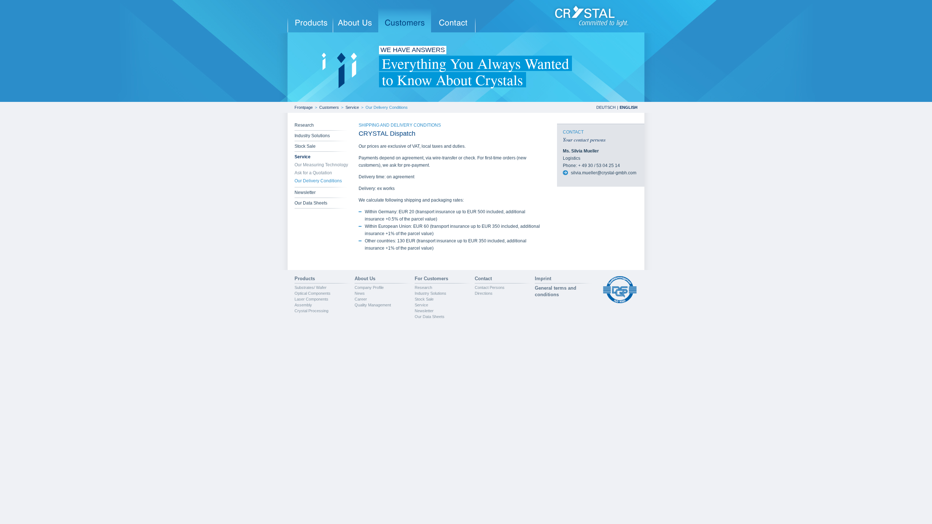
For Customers (431, 278)
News (360, 293)
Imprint (543, 278)
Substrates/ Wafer (311, 287)
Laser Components (311, 299)
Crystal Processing (311, 311)
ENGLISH (628, 107)
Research (304, 125)
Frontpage (304, 107)
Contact (483, 278)
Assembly (303, 305)
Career (361, 299)
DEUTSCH (606, 107)
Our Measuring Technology (321, 164)
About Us (365, 278)
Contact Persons (490, 287)
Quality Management (373, 305)
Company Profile (369, 287)
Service (352, 107)
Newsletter (305, 192)
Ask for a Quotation (313, 172)
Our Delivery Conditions (387, 107)
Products (305, 278)
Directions (484, 293)
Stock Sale (305, 146)
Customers (329, 107)
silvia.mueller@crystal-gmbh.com (603, 172)
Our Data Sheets (311, 203)
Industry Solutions (312, 135)
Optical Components (313, 293)
